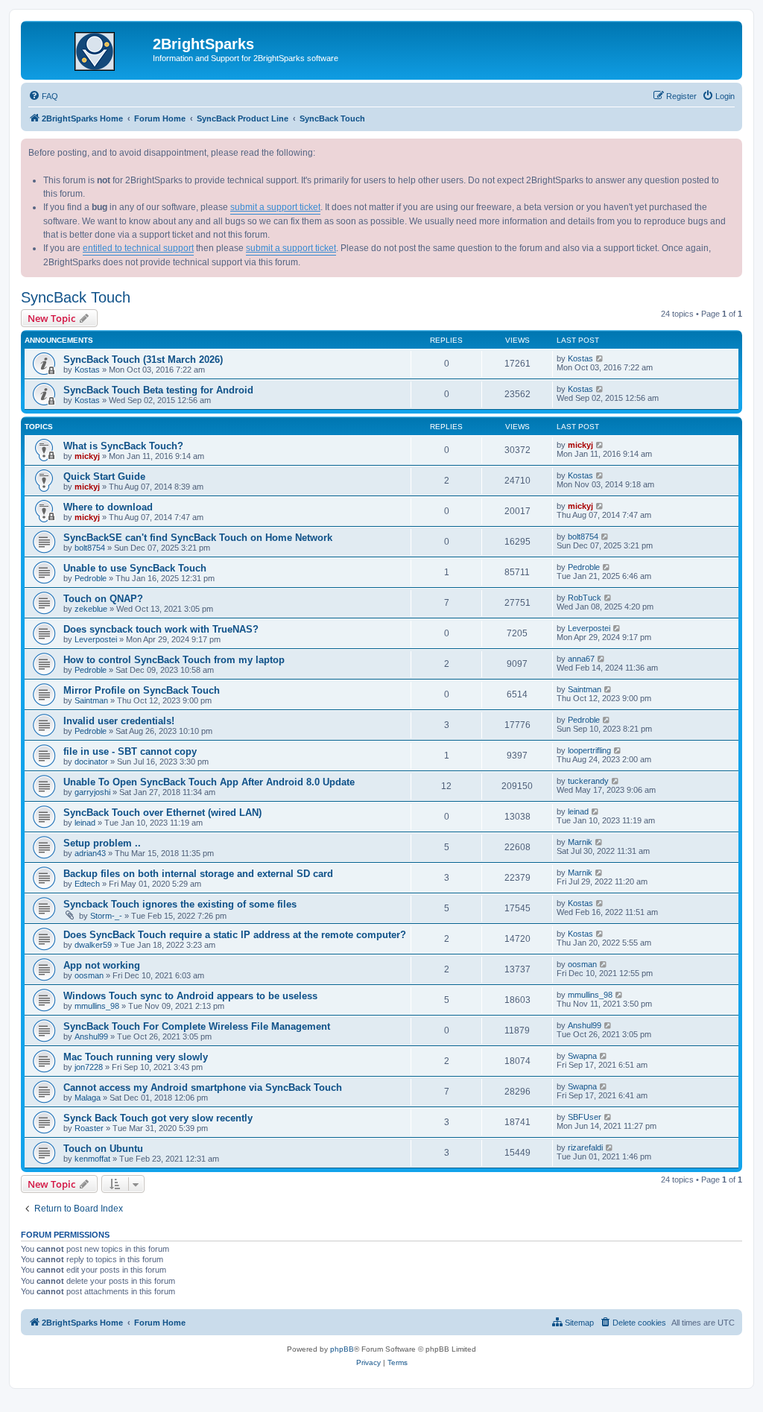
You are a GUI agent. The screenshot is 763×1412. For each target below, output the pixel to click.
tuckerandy (588, 780)
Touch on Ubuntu (103, 1148)
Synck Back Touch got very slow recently (158, 1118)
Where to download (108, 507)
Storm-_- (106, 915)
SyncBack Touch (75, 297)
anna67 (581, 658)
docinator (91, 761)
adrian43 (90, 853)
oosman (89, 975)
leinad (85, 822)
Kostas (87, 369)
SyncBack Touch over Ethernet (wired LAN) (162, 812)
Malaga (88, 1097)
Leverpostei (96, 639)
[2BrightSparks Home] (89, 48)
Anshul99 (91, 1036)
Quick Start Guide (104, 476)
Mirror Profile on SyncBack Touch (141, 690)
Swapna (582, 1055)
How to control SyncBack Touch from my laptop (174, 659)
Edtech (87, 883)
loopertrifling (589, 750)
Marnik (580, 842)
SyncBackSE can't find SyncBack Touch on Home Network (197, 537)
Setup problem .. (102, 843)
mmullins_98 (97, 1005)
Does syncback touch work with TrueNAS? (161, 629)
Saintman (91, 700)
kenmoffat (92, 1158)
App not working (101, 965)
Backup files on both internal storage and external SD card (198, 873)
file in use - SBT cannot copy (130, 751)
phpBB (342, 1349)
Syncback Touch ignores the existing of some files (180, 904)
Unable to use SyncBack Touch (134, 568)
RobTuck (584, 597)
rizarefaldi (585, 1147)
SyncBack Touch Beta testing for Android (158, 390)
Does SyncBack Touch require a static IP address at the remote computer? (234, 934)
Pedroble (91, 578)
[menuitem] (43, 96)
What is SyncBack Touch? (123, 446)
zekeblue (91, 608)
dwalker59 (93, 944)
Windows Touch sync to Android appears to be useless (190, 995)
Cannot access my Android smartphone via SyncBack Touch (202, 1087)
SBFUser (584, 1116)
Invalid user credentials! (118, 720)
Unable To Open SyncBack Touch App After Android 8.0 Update (209, 782)
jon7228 (89, 1067)
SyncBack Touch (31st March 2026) (143, 359)
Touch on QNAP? (103, 598)
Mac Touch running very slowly (135, 1057)
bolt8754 (90, 547)
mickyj (87, 456)
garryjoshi (92, 792)
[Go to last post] (600, 358)
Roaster (89, 1128)
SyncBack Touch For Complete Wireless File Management (196, 1026)
